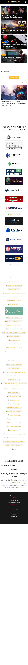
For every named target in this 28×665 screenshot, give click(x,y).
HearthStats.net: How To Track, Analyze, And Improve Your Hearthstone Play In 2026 (11, 59)
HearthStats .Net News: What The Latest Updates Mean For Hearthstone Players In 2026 (13, 103)
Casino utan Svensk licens (8, 465)
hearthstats (17, 482)
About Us (14, 514)
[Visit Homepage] (14, 2)
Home (14, 508)
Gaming (4, 13)
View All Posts (14, 77)
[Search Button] (26, 2)
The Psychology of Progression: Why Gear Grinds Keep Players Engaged (13, 16)
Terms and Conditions (14, 510)
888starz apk (14, 469)
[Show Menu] (2, 2)
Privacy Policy (14, 512)
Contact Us (14, 516)
